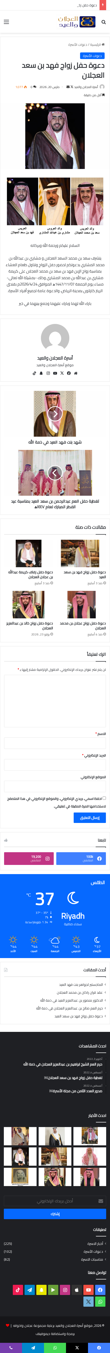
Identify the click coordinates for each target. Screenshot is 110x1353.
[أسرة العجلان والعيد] (76, 21)
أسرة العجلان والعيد (86, 87)
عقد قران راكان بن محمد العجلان (80, 992)
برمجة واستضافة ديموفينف (55, 1334)
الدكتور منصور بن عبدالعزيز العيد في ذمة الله (71, 1000)
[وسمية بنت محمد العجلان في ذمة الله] (20, 1177)
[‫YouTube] (55, 373)
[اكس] (88, 1302)
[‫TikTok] (34, 373)
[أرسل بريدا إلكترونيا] (68, 87)
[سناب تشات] (41, 373)
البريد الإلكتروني (94, 755)
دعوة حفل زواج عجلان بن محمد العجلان (83, 625)
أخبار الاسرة (95, 1243)
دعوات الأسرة (77, 44)
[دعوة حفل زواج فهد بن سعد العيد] (81, 553)
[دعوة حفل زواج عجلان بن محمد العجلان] (81, 604)
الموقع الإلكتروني (93, 777)
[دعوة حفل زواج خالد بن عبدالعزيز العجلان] (28, 604)
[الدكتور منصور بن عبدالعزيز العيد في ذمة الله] (20, 1136)
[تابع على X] (71, 87)
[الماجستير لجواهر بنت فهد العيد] (89, 1136)
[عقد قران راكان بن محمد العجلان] (55, 1136)
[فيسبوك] (69, 373)
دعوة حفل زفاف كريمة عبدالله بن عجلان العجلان (63, 5)
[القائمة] (6, 23)
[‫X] (62, 373)
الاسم (100, 734)
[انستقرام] (48, 373)
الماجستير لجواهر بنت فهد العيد (81, 984)
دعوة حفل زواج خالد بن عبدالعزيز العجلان (29, 625)
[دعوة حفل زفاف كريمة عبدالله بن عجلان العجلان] (28, 553)
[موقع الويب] (76, 373)
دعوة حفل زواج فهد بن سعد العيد (85, 574)
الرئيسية (96, 44)
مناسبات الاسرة (92, 1259)
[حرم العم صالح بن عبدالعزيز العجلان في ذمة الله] (89, 1156)
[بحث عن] (103, 23)
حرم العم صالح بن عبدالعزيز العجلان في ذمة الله (69, 1008)
